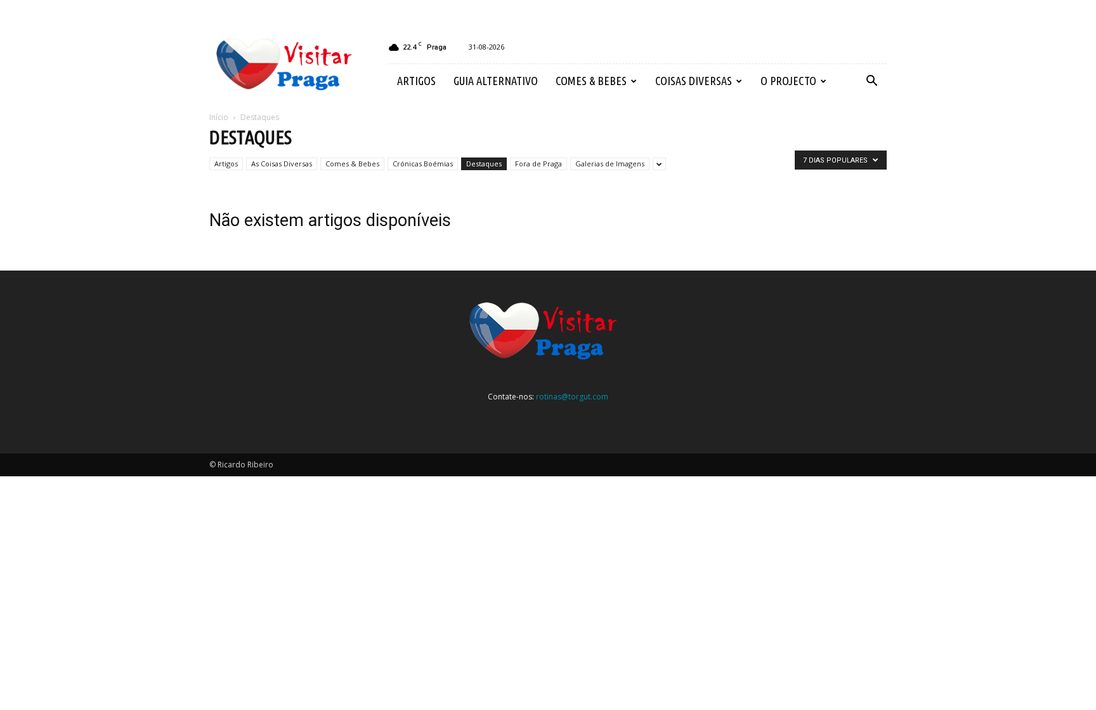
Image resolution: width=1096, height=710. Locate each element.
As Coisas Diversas (281, 163)
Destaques (484, 163)
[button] (871, 81)
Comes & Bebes (591, 80)
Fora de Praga (538, 163)
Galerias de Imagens (609, 163)
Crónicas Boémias (423, 163)
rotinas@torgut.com (572, 396)
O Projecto (788, 80)
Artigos (416, 80)
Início (218, 117)
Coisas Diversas (693, 80)
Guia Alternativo (495, 80)
